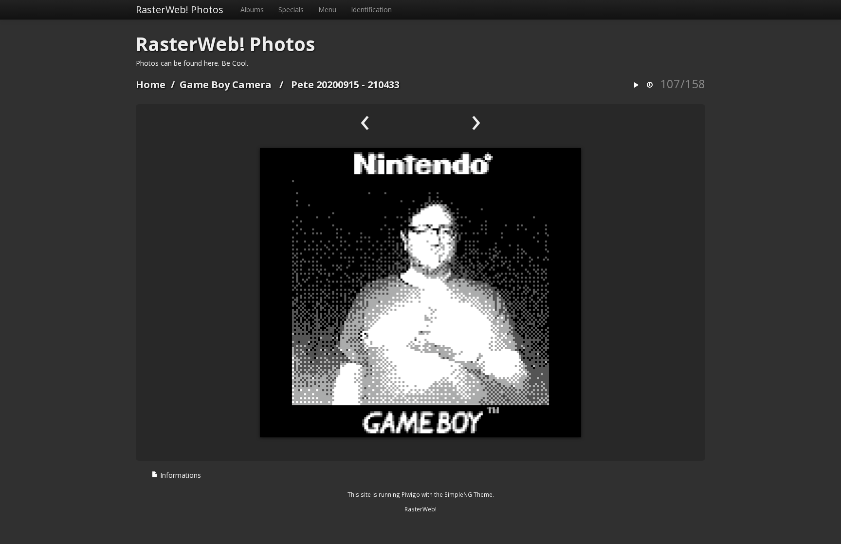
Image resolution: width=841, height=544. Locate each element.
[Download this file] (649, 85)
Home (150, 84)
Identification (371, 9)
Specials (291, 9)
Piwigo (411, 494)
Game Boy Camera (226, 84)
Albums (252, 9)
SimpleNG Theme (468, 494)
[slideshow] (636, 85)
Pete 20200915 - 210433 (345, 84)
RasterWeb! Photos (179, 9)
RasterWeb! (420, 509)
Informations (179, 475)
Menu (327, 9)
